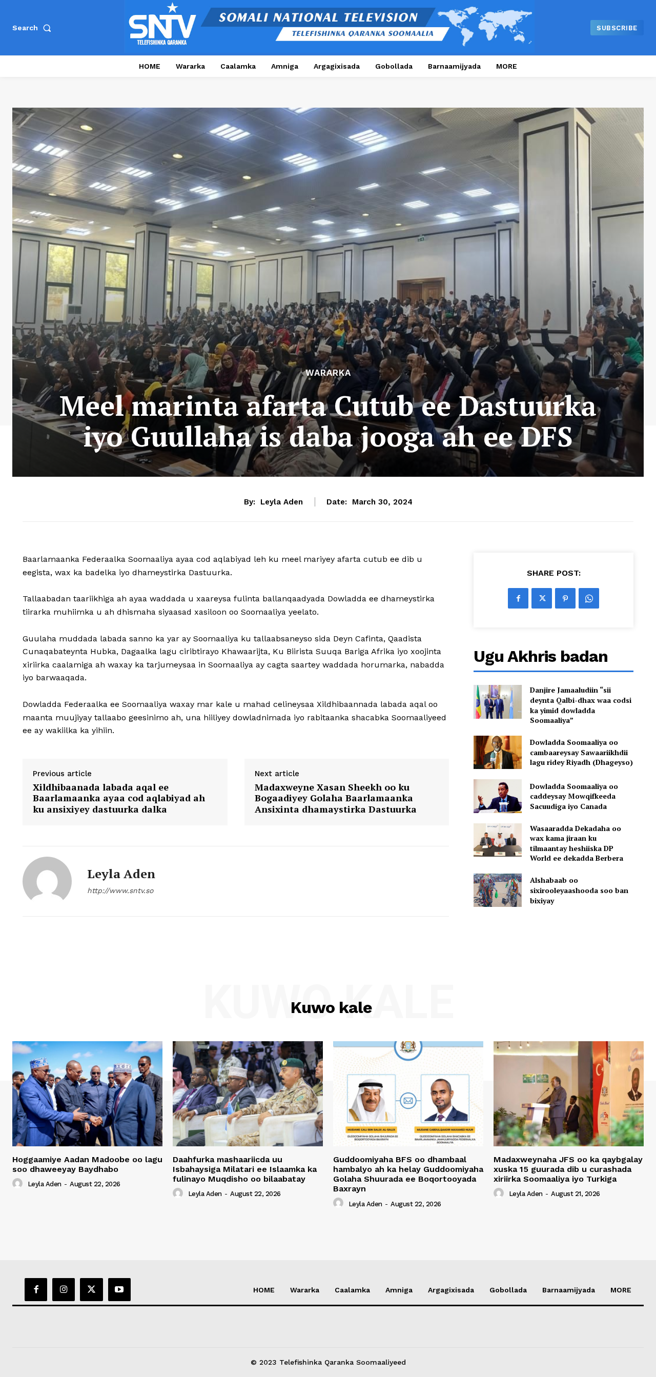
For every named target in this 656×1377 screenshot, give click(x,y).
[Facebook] (518, 598)
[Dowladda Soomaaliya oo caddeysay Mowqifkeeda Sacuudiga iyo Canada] (497, 796)
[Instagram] (63, 1289)
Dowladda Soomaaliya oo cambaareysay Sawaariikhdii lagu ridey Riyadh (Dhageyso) (581, 752)
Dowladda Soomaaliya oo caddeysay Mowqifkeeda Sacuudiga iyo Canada (574, 796)
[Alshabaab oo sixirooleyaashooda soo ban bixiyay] (497, 890)
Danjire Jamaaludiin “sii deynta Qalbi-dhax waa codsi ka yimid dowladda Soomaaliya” (580, 705)
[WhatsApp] (589, 598)
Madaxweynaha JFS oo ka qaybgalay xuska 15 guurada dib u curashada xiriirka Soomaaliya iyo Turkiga (568, 1169)
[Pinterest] (565, 598)
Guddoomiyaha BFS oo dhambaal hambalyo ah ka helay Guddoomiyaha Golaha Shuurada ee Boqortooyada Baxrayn (408, 1174)
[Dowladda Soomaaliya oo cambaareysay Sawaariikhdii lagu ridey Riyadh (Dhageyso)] (497, 752)
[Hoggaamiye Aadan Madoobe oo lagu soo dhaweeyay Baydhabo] (87, 1093)
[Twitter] (541, 598)
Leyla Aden (281, 502)
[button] (33, 27)
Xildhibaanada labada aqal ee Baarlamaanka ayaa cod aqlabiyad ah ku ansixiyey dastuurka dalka (119, 798)
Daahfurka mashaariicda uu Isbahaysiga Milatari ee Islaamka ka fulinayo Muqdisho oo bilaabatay (245, 1169)
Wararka (328, 373)
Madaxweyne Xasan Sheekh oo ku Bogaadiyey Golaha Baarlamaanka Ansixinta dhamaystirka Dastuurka (336, 798)
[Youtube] (119, 1289)
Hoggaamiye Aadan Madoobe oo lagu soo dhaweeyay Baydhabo (87, 1164)
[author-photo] (19, 1183)
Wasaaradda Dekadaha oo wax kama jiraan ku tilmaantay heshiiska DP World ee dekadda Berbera (576, 843)
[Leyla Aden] (47, 881)
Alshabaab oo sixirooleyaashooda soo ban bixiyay (579, 890)
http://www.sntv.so (120, 890)
